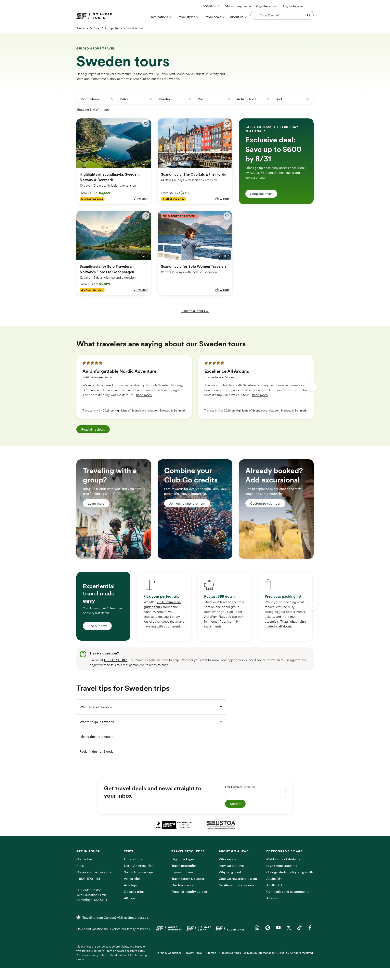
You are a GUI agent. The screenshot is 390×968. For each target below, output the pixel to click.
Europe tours (113, 28)
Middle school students (283, 859)
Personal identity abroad (189, 891)
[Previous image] (138, 164)
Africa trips (132, 878)
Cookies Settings (230, 953)
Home (81, 28)
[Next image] (147, 164)
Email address (240, 787)
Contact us (84, 859)
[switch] (146, 123)
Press (80, 865)
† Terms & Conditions (167, 953)
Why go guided (230, 872)
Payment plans (182, 872)
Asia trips (131, 885)
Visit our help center (238, 6)
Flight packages (182, 859)
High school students (281, 865)
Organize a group (267, 6)
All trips (129, 898)
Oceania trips (134, 891)
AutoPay (210, 616)
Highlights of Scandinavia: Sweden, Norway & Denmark (150, 410)
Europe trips (133, 859)
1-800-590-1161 (115, 660)
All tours (95, 28)
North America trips (138, 865)
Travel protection (184, 865)
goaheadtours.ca (136, 917)
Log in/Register (293, 6)
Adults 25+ (274, 878)
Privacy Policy (194, 953)
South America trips (138, 872)
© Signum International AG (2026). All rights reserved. (279, 953)
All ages (272, 898)
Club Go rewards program (238, 878)
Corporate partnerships (93, 872)
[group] (134, 387)
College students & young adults (290, 872)
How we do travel (232, 865)
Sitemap (211, 953)
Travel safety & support (188, 878)
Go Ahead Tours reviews (236, 885)
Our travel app (182, 885)
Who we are (227, 859)
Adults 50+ (274, 885)
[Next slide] (313, 387)
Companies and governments (287, 891)
